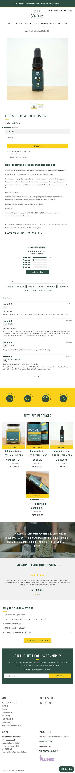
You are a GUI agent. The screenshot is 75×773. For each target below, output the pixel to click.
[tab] (34, 106)
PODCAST (4, 709)
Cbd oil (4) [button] (41, 286)
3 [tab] (39, 594)
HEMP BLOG (5, 706)
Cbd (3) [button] (33, 290)
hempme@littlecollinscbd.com (13, 736)
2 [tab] (37, 594)
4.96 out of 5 (42, 251)
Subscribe (59, 676)
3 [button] (38, 376)
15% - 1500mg (12, 123)
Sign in (56, 11)
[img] (7, 304)
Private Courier (55, 24)
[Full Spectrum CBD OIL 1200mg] (61, 433)
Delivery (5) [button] (10, 286)
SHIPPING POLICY (6, 722)
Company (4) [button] (51, 286)
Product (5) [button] (20, 286)
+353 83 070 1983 (10, 740)
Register (63, 11)
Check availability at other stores (18, 157)
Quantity (10, 138)
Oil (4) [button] (26, 290)
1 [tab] (35, 594)
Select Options (12, 447)
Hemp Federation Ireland (45, 746)
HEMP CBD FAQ (6, 716)
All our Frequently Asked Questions (37, 640)
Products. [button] (42, 290)
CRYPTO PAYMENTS (7, 712)
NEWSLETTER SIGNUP (7, 719)
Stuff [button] (50, 290)
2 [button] (35, 376)
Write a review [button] (37, 272)
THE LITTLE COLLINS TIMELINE (9, 703)
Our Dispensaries (42, 24)
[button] (6, 128)
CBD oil (48, 179)
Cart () (69, 11)
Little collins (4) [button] (63, 286)
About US (28, 24)
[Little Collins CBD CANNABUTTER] (13, 433)
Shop (9, 24)
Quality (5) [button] (31, 286)
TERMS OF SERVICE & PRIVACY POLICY (12, 725)
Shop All (31, 31)
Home (26, 31)
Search (51, 11)
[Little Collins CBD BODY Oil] (37, 433)
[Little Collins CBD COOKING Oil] (37, 482)
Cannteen (19, 24)
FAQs (65, 24)
